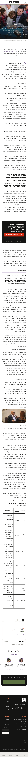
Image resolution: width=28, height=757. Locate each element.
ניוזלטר (5, 727)
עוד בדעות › (14, 654)
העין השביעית (23, 740)
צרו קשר (7, 724)
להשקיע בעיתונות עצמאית (10, 51)
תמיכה (7, 722)
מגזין (8, 709)
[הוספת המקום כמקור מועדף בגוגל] (20, 36)
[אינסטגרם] (18, 708)
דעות (7, 706)
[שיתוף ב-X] (19, 620)
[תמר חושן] (21, 660)
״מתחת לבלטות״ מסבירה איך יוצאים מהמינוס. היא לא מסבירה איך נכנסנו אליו (8, 665)
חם (8, 701)
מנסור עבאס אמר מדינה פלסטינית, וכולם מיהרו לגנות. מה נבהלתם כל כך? (21, 665)
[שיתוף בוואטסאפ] (23, 620)
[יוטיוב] (15, 708)
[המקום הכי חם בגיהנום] (18, 700)
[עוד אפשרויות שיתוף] (2, 620)
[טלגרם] (12, 708)
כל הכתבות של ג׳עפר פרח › (18, 634)
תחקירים (7, 704)
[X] (22, 708)
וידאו (7, 712)
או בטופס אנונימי (13, 239)
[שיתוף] (25, 37)
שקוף (25, 742)
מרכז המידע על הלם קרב (20, 729)
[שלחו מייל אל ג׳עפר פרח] (12, 630)
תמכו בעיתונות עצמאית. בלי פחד (14, 682)
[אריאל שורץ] (8, 660)
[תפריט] (25, 2)
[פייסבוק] (25, 708)
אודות (7, 719)
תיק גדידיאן (23, 726)
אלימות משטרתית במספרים (19, 724)
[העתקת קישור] (16, 620)
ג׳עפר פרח (25, 34)
